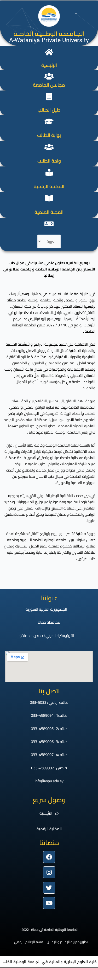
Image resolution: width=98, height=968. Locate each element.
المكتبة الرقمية (49, 186)
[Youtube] (49, 903)
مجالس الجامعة (49, 85)
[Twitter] (49, 888)
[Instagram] (49, 872)
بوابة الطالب (49, 135)
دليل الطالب (49, 110)
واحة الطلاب (49, 161)
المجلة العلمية (49, 212)
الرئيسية (49, 65)
